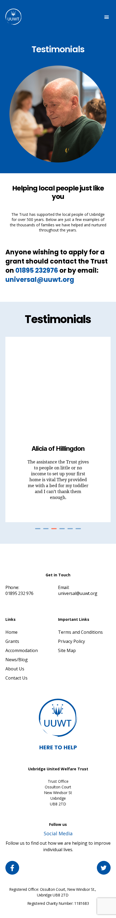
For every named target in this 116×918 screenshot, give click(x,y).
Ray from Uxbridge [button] (78, 528)
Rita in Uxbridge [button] (62, 528)
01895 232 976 (19, 593)
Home (11, 632)
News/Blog (16, 660)
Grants (12, 641)
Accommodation (21, 650)
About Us (14, 669)
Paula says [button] (70, 528)
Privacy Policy (71, 641)
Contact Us (16, 678)
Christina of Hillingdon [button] (37, 528)
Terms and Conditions (80, 632)
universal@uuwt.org (39, 279)
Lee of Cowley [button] (46, 528)
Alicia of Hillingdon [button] (54, 528)
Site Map (67, 650)
